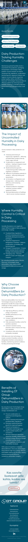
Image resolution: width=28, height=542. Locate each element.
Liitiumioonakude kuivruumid (14, 520)
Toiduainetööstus (14, 509)
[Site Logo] (7, 2)
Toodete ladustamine (14, 519)
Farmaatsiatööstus (14, 513)
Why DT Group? (8, 46)
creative (18, 538)
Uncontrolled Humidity (10, 36)
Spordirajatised (14, 515)
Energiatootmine (14, 517)
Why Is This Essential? (10, 41)
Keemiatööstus (14, 511)
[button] (24, 2)
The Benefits (20, 46)
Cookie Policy (22, 536)
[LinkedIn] (14, 534)
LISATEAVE (14, 488)
